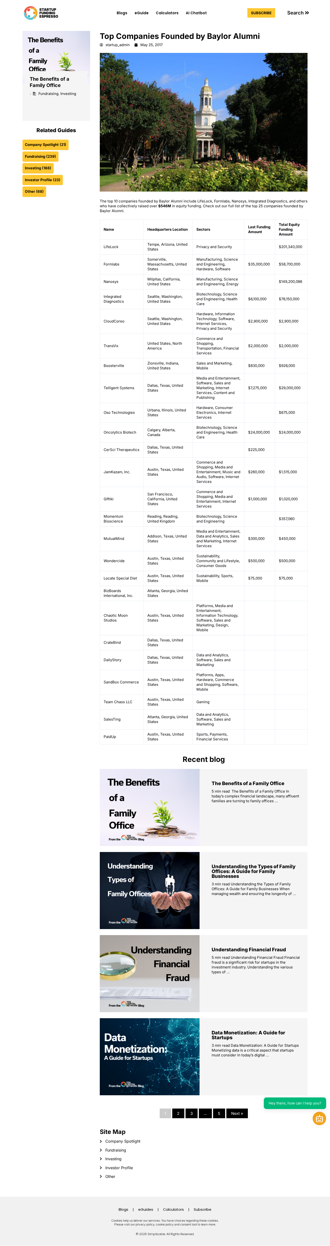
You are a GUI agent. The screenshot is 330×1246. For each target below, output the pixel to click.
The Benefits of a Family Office (248, 783)
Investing (68, 93)
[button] (298, 12)
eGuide (142, 12)
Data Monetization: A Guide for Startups (248, 1035)
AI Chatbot (196, 12)
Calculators (167, 12)
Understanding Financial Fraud (249, 949)
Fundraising (48, 93)
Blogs (122, 12)
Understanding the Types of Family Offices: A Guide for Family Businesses (253, 871)
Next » (237, 1113)
